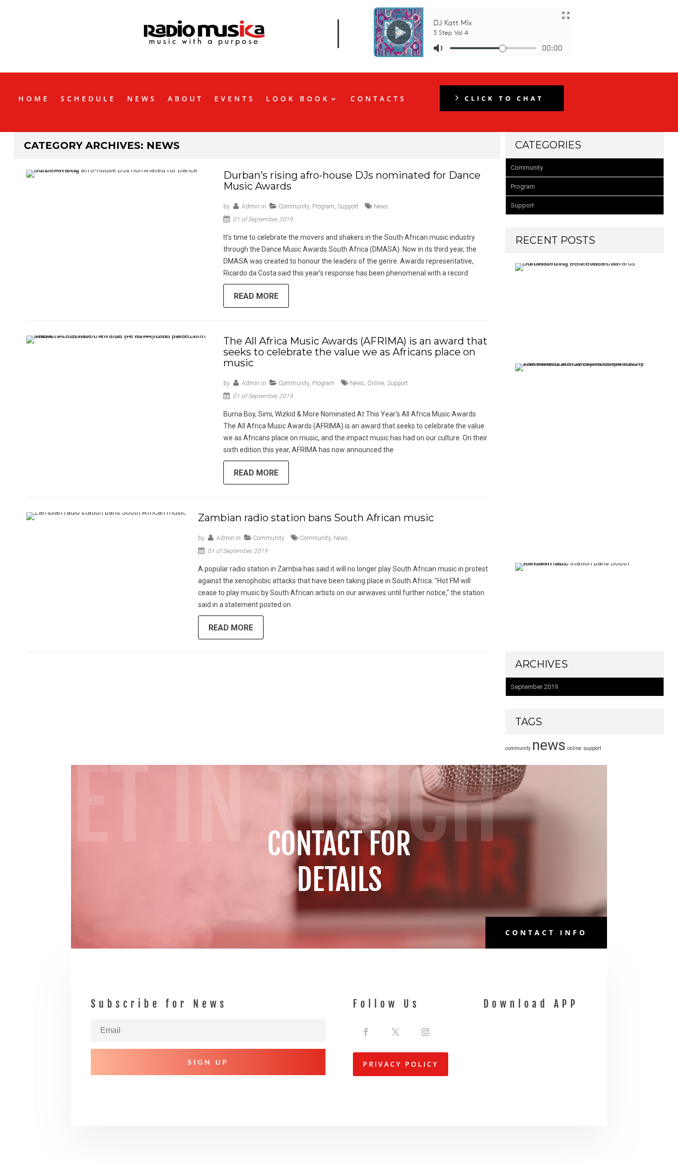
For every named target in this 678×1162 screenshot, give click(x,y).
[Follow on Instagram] (425, 1029)
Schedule (88, 99)
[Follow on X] (395, 1029)
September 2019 (534, 686)
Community (293, 206)
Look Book (298, 99)
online (375, 383)
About (185, 99)
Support (348, 206)
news (381, 206)
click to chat (504, 98)
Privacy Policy (400, 1064)
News (142, 99)
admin (251, 206)
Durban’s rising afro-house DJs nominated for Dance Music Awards (351, 180)
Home (34, 99)
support (397, 383)
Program (323, 206)
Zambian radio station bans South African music (316, 518)
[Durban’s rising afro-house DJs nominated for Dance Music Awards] (582, 263)
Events (234, 99)
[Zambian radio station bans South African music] (582, 563)
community (315, 538)
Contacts (378, 99)
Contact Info (546, 932)
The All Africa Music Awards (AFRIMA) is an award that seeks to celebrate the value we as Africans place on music (355, 352)
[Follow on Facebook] (366, 1029)
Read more (256, 296)
